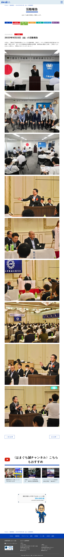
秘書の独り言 (55, 22)
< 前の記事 (9, 437)
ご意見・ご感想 (50, 536)
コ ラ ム (47, 22)
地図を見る (24, 550)
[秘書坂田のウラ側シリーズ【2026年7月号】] (13, 473)
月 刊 (32, 22)
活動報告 (12, 5)
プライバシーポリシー (11, 543)
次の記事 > (54, 437)
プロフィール (25, 536)
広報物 (36, 536)
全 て (8, 22)
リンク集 (42, 536)
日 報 (16, 22)
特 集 (39, 22)
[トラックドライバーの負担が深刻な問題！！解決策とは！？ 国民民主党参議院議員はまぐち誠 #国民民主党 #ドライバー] (50, 473)
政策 (31, 536)
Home (6, 5)
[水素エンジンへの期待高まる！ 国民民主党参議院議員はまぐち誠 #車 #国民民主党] (32, 473)
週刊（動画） (24, 23)
